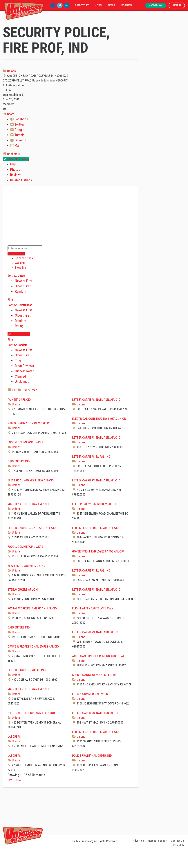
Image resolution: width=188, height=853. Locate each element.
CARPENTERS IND (19, 461)
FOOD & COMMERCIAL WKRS (25, 442)
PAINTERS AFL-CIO (19, 399)
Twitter (19, 124)
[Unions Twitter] (60, 5)
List (14, 390)
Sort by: (16, 275)
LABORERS (14, 736)
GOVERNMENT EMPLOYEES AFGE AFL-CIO (98, 551)
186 (17, 780)
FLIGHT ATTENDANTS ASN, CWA (92, 608)
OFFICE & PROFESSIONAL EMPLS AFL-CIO (33, 646)
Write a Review (20, 334)
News (111, 5)
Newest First (23, 281)
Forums (126, 5)
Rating (19, 326)
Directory (82, 5)
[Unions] (24, 10)
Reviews (15, 175)
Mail (17, 145)
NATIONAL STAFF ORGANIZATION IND (31, 713)
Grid (24, 390)
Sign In (177, 5)
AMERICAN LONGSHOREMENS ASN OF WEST (100, 656)
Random (20, 291)
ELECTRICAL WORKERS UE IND (26, 566)
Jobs (98, 5)
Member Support (157, 840)
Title (18, 360)
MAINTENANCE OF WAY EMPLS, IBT (30, 504)
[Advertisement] (94, 810)
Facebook (21, 119)
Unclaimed (22, 381)
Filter (11, 299)
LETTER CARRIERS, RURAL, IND (91, 456)
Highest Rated (24, 371)
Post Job (178, 845)
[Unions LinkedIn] (67, 5)
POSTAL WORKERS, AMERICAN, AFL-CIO (32, 608)
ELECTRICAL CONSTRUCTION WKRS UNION (99, 418)
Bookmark (13, 154)
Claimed (20, 376)
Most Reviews (24, 366)
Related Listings (21, 180)
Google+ (20, 130)
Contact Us (177, 840)
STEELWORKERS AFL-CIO (23, 589)
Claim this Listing (18, 159)
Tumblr (19, 135)
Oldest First (23, 286)
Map (13, 164)
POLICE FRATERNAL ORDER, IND (92, 755)
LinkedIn (20, 140)
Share (10, 114)
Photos (15, 169)
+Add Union (155, 5)
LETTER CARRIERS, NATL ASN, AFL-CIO (96, 399)
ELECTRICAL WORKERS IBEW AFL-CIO (31, 480)
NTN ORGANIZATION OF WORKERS (29, 423)
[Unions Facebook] (53, 5)
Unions (11, 71)
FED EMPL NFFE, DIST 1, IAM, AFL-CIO (95, 528)
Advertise (138, 840)
